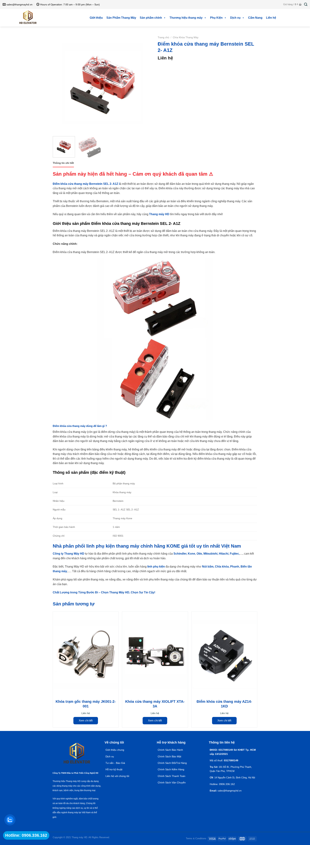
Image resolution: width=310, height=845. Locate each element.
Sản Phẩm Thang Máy (121, 17)
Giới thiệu (96, 17)
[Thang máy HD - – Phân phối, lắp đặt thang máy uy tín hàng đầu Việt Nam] (28, 18)
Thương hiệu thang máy (186, 17)
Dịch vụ (235, 17)
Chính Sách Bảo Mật (170, 756)
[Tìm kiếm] (305, 4)
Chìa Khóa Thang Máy (185, 37)
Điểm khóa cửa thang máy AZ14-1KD (224, 704)
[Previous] (59, 84)
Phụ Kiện (216, 17)
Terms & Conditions (196, 838)
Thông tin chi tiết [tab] (63, 162)
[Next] (146, 84)
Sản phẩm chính (151, 17)
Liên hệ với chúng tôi (117, 776)
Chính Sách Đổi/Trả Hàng (172, 762)
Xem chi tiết (86, 720)
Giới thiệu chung (114, 749)
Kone (191, 553)
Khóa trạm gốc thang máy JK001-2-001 (86, 704)
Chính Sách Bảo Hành (170, 749)
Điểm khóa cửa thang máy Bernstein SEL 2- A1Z (85, 183)
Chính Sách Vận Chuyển (172, 782)
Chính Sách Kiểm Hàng (171, 769)
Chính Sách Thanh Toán (171, 776)
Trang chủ (163, 37)
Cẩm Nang (255, 17)
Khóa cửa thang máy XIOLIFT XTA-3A (155, 704)
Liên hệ (271, 17)
